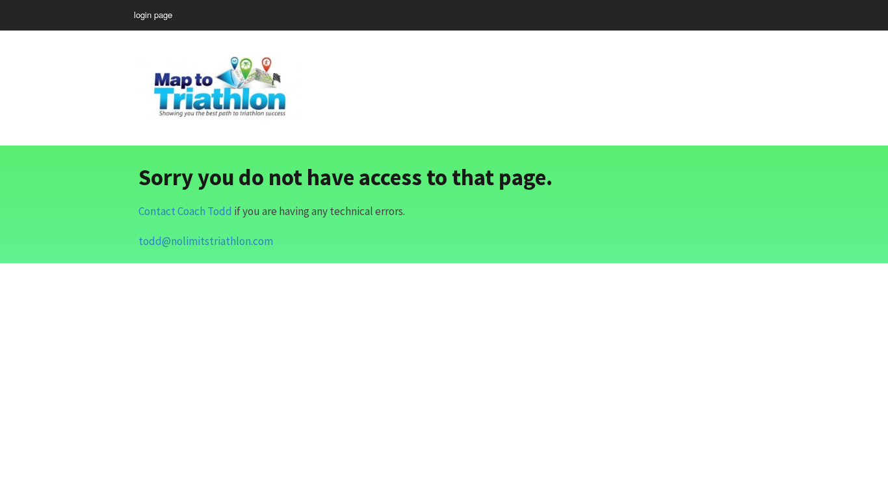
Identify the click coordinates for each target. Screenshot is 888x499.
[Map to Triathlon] (219, 85)
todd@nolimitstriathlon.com (205, 241)
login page (153, 14)
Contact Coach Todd (185, 211)
